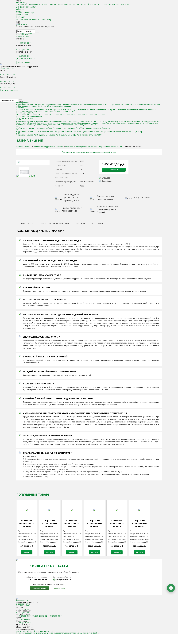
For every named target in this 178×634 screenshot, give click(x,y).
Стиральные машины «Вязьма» (29, 121)
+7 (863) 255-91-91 (23, 56)
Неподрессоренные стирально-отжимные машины (119, 121)
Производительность (25, 113)
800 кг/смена (75, 114)
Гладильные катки (99, 104)
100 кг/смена (31, 114)
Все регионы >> (22, 606)
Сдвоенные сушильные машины (115, 131)
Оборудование (22, 102)
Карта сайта (21, 631)
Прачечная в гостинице (85, 109)
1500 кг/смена (99, 114)
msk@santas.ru (26, 33)
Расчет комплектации (25, 13)
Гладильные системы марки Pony (66, 128)
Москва (19, 19)
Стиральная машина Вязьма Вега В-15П (139, 523)
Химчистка (69, 111)
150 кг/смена (42, 114)
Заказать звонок (23, 62)
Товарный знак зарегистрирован (40, 631)
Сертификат (107, 181)
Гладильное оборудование (80, 104)
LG (17, 130)
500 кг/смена (64, 114)
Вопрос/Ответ (107, 4)
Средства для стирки (25, 118)
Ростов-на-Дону (44, 19)
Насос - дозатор (135, 131)
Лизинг (19, 11)
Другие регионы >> (25, 58)
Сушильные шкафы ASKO (71, 135)
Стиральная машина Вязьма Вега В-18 (116, 523)
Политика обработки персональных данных (34, 633)
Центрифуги (39, 104)
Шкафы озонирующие (150, 121)
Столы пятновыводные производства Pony (34, 128)
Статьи (40, 4)
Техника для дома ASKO (92, 135)
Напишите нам (59, 588)
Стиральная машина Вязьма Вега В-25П (49, 523)
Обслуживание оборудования (58, 106)
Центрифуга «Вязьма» (25, 123)
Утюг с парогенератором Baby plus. (95, 128)
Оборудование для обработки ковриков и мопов (55, 123)
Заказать (113, 169)
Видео (53, 4)
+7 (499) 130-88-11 (23, 43)
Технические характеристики (54, 223)
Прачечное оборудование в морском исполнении (126, 123)
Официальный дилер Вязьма (69, 4)
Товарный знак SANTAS (90, 4)
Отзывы (31, 7)
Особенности (26, 223)
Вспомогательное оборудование (146, 104)
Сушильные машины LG (46, 131)
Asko (18, 133)
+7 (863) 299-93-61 (54, 616)
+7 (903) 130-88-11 (23, 623)
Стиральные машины (25, 104)
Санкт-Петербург (30, 19)
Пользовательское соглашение (66, 633)
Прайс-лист (21, 16)
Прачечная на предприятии (27, 111)
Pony (18, 126)
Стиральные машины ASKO (27, 135)
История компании (121, 4)
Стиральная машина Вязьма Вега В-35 (26, 523)
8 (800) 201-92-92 (23, 36)
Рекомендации (22, 14)
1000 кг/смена (87, 114)
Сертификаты (22, 7)
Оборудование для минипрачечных (90, 123)
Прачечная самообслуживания (52, 111)
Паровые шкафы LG (64, 131)
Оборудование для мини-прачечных (31, 106)
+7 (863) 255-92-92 (39, 616)
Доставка (80, 223)
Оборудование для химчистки (120, 104)
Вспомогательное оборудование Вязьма (79, 125)
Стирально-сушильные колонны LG (87, 131)
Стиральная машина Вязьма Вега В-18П (94, 523)
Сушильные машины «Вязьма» (55, 121)
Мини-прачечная (46, 109)
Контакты (20, 18)
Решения (20, 108)
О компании (21, 2)
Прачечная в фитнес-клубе (27, 109)
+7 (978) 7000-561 (23, 619)
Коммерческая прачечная (145, 109)
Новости (47, 4)
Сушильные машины (53, 104)
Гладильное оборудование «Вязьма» (83, 121)
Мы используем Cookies (89, 633)
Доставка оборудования (26, 4)
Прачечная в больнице (125, 109)
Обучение (20, 9)
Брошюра (106, 178)
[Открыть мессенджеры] (171, 588)
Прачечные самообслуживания (29, 116)
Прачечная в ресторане (105, 109)
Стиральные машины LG (26, 131)
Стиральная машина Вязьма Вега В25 (71, 523)
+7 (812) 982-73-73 (23, 49)
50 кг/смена (21, 114)
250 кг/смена (53, 114)
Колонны (65, 104)
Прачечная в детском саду (64, 109)
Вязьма (19, 119)
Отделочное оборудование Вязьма (47, 125)
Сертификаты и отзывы (26, 6)
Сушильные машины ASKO (49, 135)
